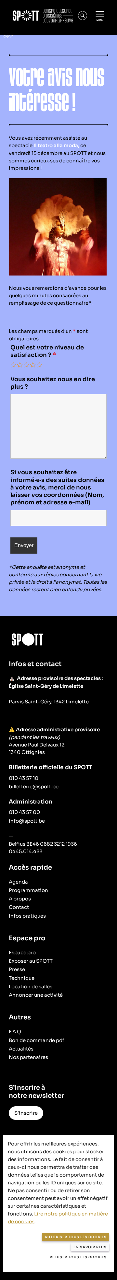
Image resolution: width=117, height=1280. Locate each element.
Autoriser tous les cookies (76, 1237)
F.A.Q (15, 1031)
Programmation (28, 890)
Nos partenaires (28, 1057)
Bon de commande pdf (36, 1040)
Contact (19, 907)
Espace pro (22, 952)
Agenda (18, 882)
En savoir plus (90, 1247)
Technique (21, 978)
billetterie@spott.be (33, 786)
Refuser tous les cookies (78, 1257)
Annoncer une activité (36, 995)
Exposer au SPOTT (31, 961)
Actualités (21, 1049)
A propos (20, 899)
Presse (17, 969)
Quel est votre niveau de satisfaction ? (47, 351)
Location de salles (30, 986)
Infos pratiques (27, 916)
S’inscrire (26, 1113)
